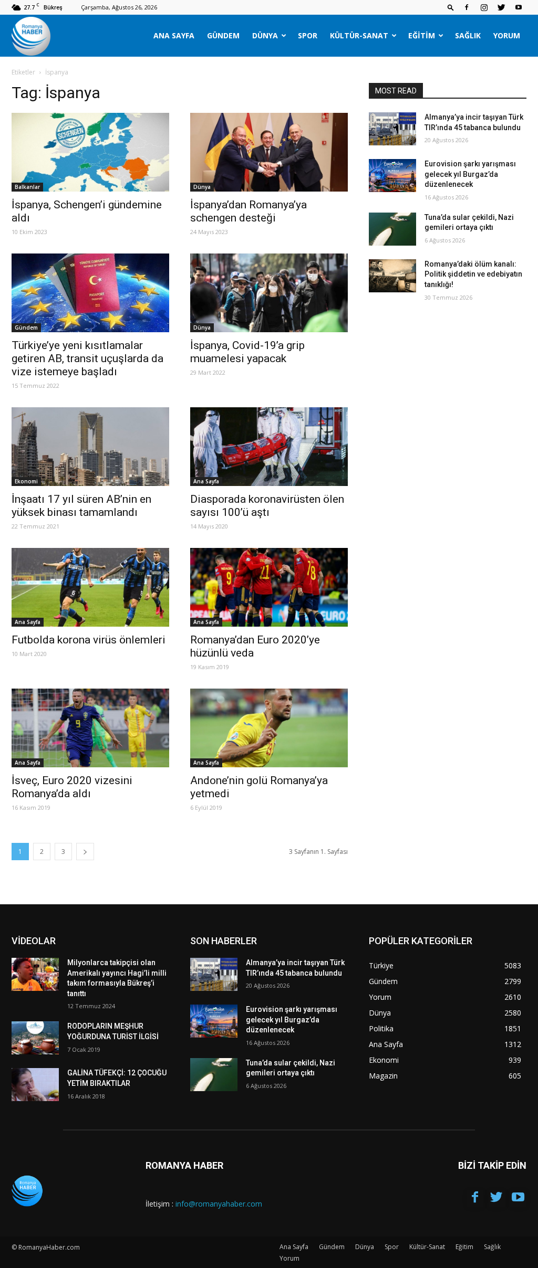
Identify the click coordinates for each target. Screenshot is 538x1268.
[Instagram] (484, 7)
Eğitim (421, 35)
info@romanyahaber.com (218, 1204)
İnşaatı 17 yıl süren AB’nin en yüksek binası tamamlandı (81, 506)
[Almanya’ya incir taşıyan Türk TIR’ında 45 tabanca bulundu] (392, 128)
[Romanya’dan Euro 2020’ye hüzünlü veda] (269, 587)
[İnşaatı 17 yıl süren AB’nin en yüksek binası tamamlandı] (90, 446)
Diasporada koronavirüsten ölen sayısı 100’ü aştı (267, 506)
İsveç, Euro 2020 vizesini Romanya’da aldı (72, 787)
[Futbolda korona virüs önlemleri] (90, 587)
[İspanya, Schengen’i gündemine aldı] (90, 152)
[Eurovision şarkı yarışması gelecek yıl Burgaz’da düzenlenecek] (392, 175)
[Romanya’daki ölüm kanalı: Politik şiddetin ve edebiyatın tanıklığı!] (392, 275)
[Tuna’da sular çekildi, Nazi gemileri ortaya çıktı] (392, 229)
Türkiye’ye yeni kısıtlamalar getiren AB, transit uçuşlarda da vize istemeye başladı (87, 358)
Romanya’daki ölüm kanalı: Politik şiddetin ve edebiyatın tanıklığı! (473, 274)
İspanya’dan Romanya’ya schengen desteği (248, 211)
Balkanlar (27, 187)
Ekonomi (26, 481)
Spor (307, 35)
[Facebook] (466, 7)
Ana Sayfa (173, 35)
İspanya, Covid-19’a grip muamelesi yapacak (247, 352)
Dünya (265, 35)
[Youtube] (518, 7)
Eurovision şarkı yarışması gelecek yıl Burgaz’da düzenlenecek (470, 174)
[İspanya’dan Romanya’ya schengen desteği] (269, 152)
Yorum (506, 35)
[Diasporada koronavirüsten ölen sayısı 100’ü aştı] (269, 446)
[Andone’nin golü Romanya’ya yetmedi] (269, 728)
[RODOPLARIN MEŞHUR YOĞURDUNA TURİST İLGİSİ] (35, 1037)
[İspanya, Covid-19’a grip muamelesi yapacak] (269, 292)
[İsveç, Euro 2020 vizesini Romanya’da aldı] (90, 728)
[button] (451, 7)
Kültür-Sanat (359, 35)
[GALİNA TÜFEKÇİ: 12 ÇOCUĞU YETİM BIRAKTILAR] (35, 1084)
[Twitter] (501, 7)
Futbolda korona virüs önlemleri (88, 639)
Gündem (223, 35)
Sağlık (468, 35)
